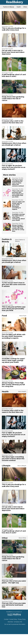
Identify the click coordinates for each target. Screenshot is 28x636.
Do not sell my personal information (14, 624)
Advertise (10, 621)
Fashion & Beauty (8, 7)
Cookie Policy (13, 619)
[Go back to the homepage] (14, 3)
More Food (22, 315)
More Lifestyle (22, 465)
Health (19, 7)
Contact (6, 619)
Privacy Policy (22, 619)
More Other (22, 538)
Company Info (18, 621)
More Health (22, 391)
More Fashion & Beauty (20, 240)
